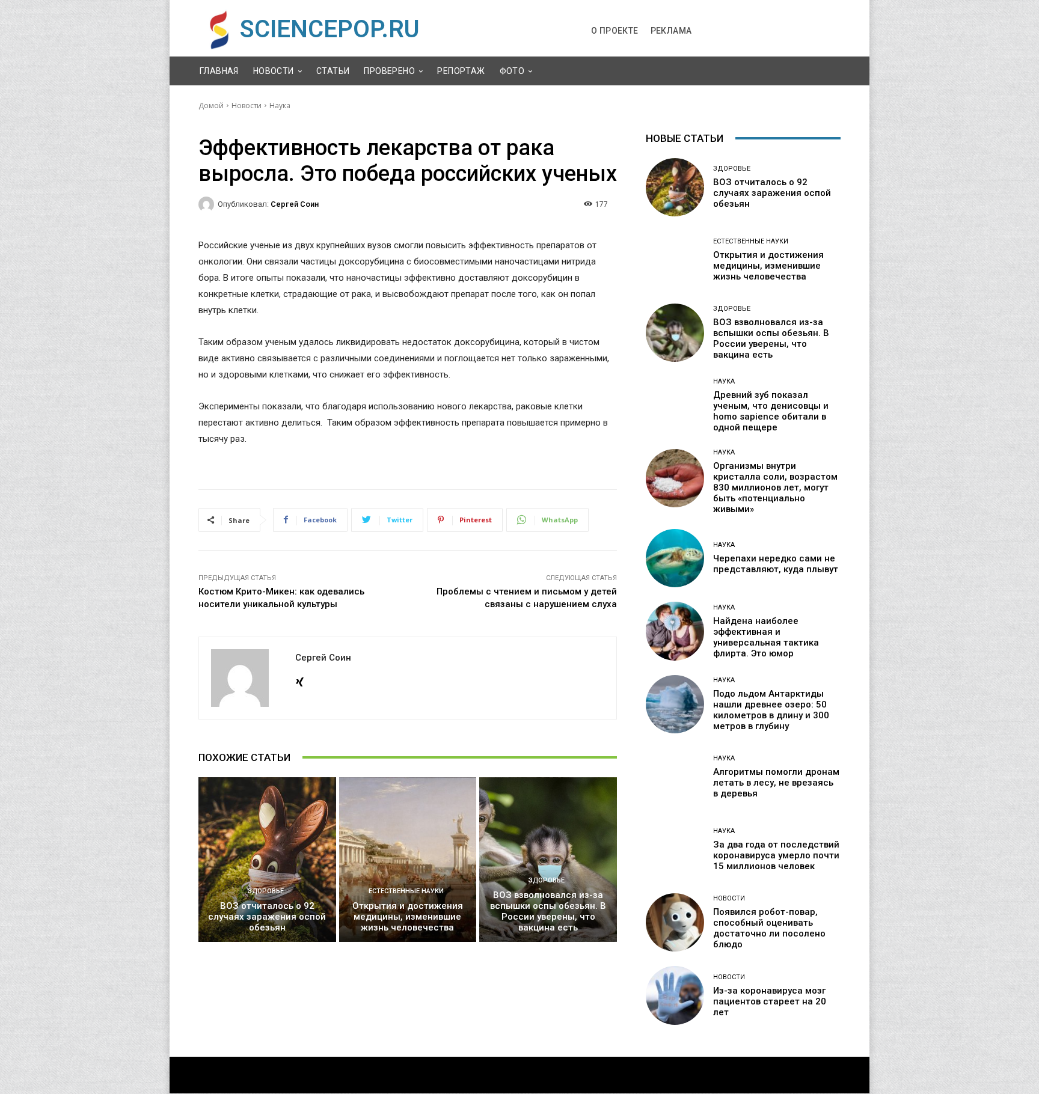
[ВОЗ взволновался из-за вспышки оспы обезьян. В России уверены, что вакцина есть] (548, 859)
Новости (246, 105)
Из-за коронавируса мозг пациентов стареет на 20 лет (769, 1001)
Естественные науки (406, 891)
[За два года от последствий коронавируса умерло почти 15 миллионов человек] (675, 849)
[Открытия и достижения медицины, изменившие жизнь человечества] (408, 859)
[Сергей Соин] (208, 204)
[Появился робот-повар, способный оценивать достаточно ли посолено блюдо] (675, 922)
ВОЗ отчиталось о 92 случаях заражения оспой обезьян (267, 916)
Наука (279, 105)
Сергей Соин (295, 204)
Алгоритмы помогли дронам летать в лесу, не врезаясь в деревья (776, 782)
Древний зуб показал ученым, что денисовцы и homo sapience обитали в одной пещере (771, 411)
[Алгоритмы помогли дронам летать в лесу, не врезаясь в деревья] (675, 777)
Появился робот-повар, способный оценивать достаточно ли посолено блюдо (769, 928)
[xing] (299, 679)
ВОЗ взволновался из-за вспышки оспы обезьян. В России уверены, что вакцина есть (548, 911)
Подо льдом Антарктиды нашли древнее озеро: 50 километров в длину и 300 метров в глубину (771, 710)
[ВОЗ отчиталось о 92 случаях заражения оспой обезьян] (267, 859)
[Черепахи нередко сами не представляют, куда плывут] (675, 558)
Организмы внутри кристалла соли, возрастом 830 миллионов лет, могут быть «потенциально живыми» (775, 487)
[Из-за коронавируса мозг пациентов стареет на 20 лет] (675, 995)
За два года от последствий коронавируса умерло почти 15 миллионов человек (776, 855)
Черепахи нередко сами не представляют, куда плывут (775, 564)
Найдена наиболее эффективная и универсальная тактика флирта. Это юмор (766, 637)
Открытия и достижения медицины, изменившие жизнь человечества (407, 916)
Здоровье (266, 891)
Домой (211, 105)
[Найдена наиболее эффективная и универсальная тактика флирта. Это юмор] (675, 631)
